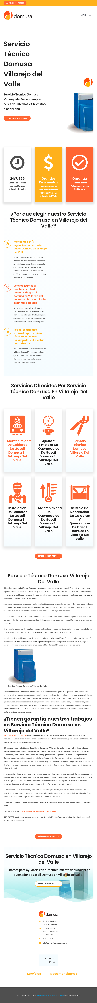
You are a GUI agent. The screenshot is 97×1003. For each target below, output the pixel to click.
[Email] (54, 962)
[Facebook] (46, 958)
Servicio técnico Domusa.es (15, 735)
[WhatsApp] (54, 958)
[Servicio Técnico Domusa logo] (18, 12)
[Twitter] (50, 958)
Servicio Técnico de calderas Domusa (50, 995)
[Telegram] (50, 962)
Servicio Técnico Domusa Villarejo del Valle (79, 449)
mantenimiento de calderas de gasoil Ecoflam (38, 811)
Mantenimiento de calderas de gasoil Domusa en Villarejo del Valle (19, 450)
